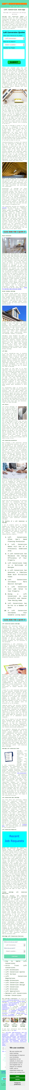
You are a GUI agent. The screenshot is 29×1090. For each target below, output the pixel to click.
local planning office (8, 148)
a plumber (11, 1014)
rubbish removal (20, 1013)
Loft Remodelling (21, 1036)
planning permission (17, 27)
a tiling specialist (13, 1002)
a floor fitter (21, 1001)
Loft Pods (8, 1032)
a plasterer (12, 1011)
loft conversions (21, 773)
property (7, 24)
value (3, 127)
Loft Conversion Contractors (18, 1041)
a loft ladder (10, 418)
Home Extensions (16, 1032)
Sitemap (3, 1071)
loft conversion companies (17, 724)
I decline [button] (17, 1079)
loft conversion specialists (22, 752)
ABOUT (17, 6)
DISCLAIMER (25, 6)
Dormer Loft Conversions (19, 1037)
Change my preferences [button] (17, 1083)
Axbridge (4, 207)
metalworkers (5, 1001)
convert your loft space (19, 20)
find (6, 799)
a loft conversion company (17, 874)
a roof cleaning (20, 1009)
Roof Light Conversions (9, 1039)
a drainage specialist (16, 1010)
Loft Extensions (13, 1040)
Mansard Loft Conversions (18, 1035)
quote (7, 714)
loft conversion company (20, 151)
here (15, 1030)
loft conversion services (9, 795)
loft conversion (16, 227)
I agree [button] (17, 1076)
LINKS (14, 6)
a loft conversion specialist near (16, 859)
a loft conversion (16, 136)
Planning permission (7, 142)
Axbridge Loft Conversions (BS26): (13, 16)
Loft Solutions (22, 1039)
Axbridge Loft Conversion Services (12, 936)
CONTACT (20, 6)
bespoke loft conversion (19, 782)
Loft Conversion (16, 1033)
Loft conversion (6, 206)
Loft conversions (19, 192)
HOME (10, 6)
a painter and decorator (9, 1003)
